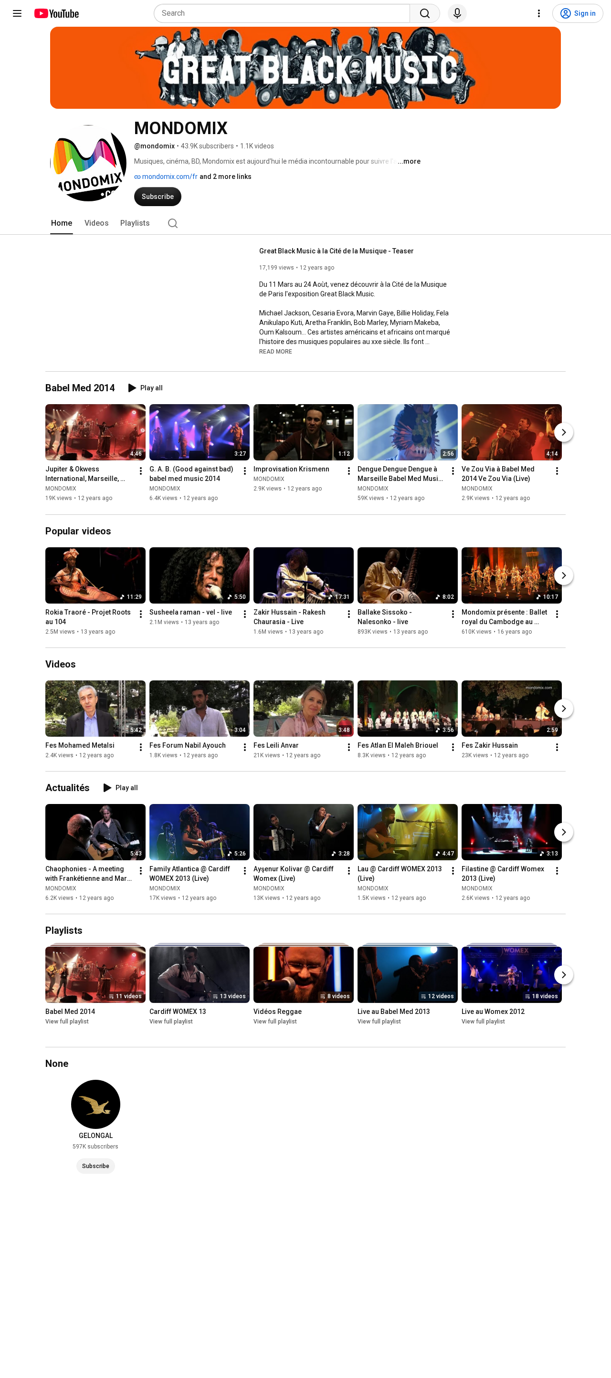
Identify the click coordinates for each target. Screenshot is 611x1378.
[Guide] (17, 13)
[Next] (563, 432)
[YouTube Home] (56, 13)
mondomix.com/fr (169, 176)
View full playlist (67, 1021)
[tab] (61, 223)
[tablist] (305, 223)
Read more (275, 351)
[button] (275, 351)
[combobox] (285, 13)
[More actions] (140, 471)
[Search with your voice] (457, 13)
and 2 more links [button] (226, 176)
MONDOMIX (60, 489)
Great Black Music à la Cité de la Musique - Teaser (336, 251)
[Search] (425, 13)
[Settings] (539, 13)
